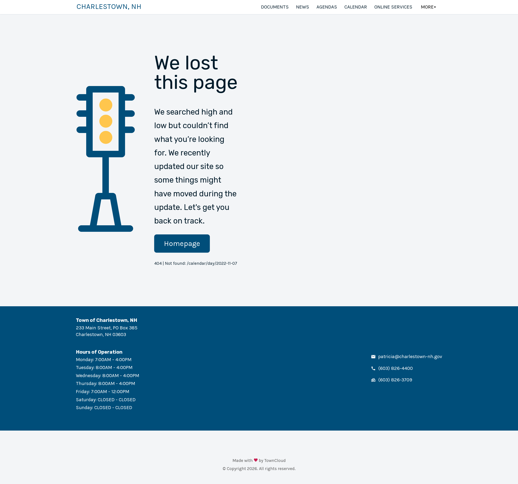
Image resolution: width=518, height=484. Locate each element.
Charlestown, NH (108, 6)
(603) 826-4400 (395, 368)
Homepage (182, 243)
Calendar (355, 7)
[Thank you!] (256, 460)
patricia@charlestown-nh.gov (410, 356)
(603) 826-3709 (395, 380)
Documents (275, 7)
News (302, 7)
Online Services (393, 7)
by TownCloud (272, 460)
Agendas (326, 7)
